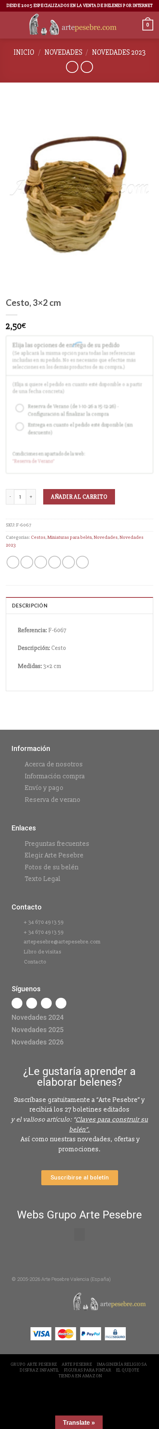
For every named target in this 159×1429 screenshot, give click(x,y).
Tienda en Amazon (80, 1376)
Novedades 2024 (38, 1017)
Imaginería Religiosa (122, 1364)
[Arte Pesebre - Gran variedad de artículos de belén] (73, 25)
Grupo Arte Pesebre (33, 1364)
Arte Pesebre (77, 1364)
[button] (79, 1234)
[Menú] (10, 24)
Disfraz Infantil (39, 1370)
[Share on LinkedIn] (82, 562)
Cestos (38, 537)
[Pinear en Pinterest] (68, 562)
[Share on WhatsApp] (13, 562)
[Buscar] (134, 24)
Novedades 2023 (118, 52)
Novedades (63, 52)
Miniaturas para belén (69, 537)
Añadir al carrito (79, 497)
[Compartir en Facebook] (26, 562)
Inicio (24, 52)
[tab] (79, 605)
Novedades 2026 (38, 1042)
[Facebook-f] (17, 1003)
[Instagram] (31, 1003)
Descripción (29, 605)
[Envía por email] (54, 562)
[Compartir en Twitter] (40, 562)
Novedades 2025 (38, 1030)
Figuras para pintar (88, 1370)
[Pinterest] (61, 1003)
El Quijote (127, 1370)
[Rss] (46, 1003)
